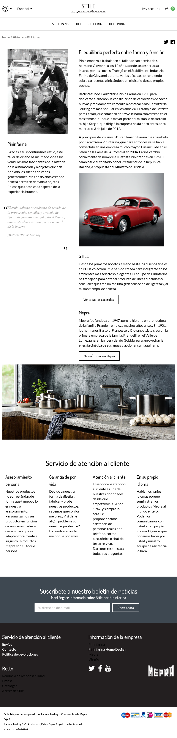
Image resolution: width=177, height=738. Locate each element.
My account (151, 9)
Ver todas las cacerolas (99, 299)
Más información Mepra (99, 356)
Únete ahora (126, 608)
